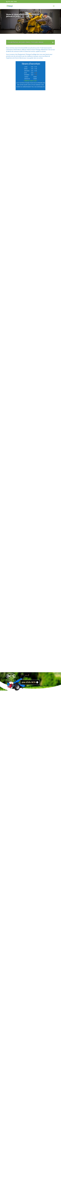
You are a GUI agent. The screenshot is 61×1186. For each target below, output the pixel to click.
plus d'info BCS (29, 682)
